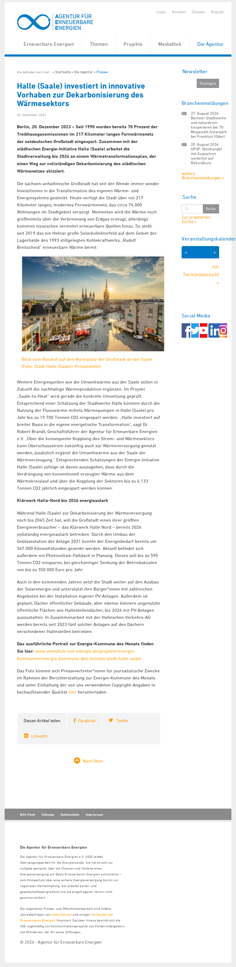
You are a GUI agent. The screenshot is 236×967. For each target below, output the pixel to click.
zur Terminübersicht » (201, 274)
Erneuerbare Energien (49, 44)
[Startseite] (55, 22)
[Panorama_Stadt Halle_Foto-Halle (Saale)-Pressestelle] (93, 310)
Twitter (122, 720)
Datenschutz (70, 814)
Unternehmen (62, 914)
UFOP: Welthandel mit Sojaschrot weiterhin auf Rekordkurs (206, 155)
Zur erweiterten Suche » (196, 219)
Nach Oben (93, 760)
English (217, 11)
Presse (102, 72)
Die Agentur (210, 44)
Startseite (63, 72)
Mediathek (170, 44)
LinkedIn (39, 735)
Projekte (133, 44)
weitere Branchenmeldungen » (203, 175)
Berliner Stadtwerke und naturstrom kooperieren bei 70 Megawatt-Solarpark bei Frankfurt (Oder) (209, 127)
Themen (99, 44)
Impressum (94, 814)
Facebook (87, 720)
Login (161, 11)
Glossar (198, 11)
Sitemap (47, 814)
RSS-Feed (27, 814)
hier (73, 691)
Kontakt (179, 11)
